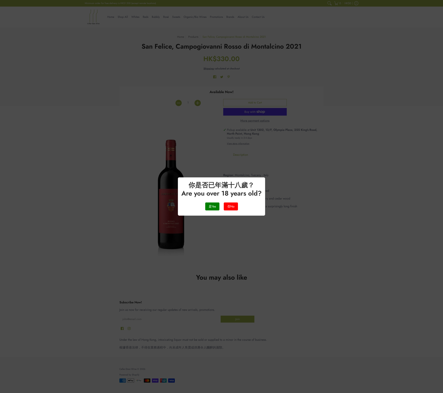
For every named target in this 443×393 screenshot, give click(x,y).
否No (230, 206)
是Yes (212, 206)
